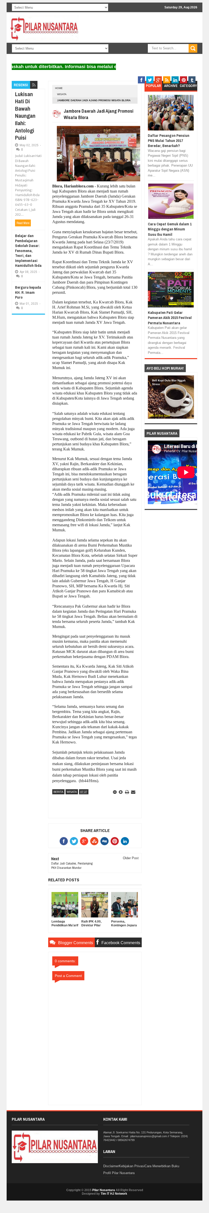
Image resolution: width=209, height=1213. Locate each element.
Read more (23, 223)
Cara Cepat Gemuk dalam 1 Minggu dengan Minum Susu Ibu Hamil (170, 229)
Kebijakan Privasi (132, 1166)
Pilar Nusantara (103, 1190)
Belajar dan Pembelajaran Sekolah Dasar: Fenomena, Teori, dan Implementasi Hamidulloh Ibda (28, 250)
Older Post (131, 858)
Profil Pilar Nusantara (119, 1173)
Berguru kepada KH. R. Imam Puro (28, 292)
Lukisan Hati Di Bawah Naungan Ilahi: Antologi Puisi (25, 116)
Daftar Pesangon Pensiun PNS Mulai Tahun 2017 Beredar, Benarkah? (168, 141)
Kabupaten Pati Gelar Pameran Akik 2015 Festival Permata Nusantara (170, 318)
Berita (58, 791)
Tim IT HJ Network (114, 1193)
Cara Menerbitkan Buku (162, 1166)
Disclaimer (111, 1166)
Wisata (62, 94)
